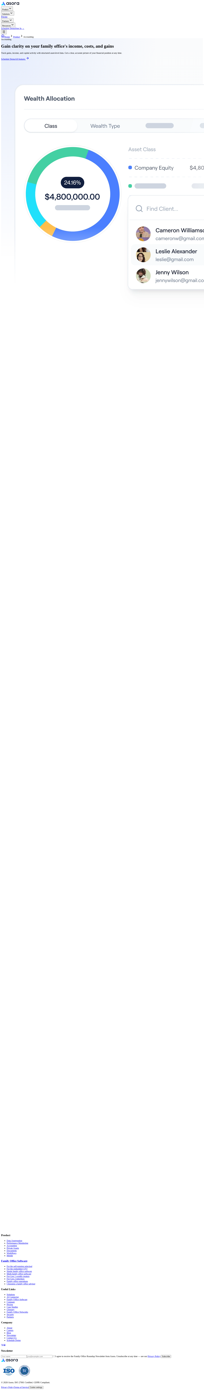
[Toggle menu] (4, 32)
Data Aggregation (14, 1240)
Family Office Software (14, 1260)
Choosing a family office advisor (21, 1284)
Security (10, 1314)
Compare (11, 1302)
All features (20, 59)
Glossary (10, 1309)
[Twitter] (2, 1345)
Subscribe (166, 1356)
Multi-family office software (19, 1274)
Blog (9, 1333)
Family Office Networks (17, 1312)
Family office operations (17, 1281)
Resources (6, 26)
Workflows (11, 1253)
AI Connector (13, 1297)
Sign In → (19, 28)
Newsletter (11, 1335)
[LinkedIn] (4, 1345)
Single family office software (19, 1271)
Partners (5, 21)
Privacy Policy (154, 1356)
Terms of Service (21, 1387)
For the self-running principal (19, 1266)
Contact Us (12, 1338)
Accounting (12, 1245)
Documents (12, 1250)
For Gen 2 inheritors (15, 1279)
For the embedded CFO (17, 1269)
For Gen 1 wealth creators (18, 1276)
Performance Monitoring (17, 1243)
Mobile (10, 1255)
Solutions (6, 14)
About (9, 1328)
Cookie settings (36, 1387)
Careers (10, 1330)
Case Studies (12, 1307)
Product (5, 9)
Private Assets (13, 1248)
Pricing (4, 17)
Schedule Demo (8, 28)
